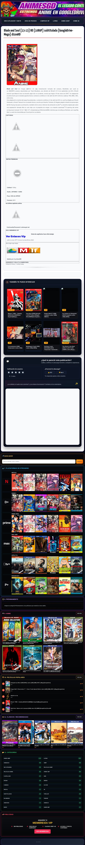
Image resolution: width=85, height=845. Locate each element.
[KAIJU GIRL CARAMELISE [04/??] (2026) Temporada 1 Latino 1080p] (53, 482)
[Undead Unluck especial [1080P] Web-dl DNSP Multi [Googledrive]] (41, 503)
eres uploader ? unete (12, 21)
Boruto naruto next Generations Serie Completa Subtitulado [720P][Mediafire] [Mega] (73, 643)
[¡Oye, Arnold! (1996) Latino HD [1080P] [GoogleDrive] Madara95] (29, 585)
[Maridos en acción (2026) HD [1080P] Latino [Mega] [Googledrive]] (29, 544)
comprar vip (44, 21)
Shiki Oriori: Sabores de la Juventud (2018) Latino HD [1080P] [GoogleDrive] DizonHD (31, 708)
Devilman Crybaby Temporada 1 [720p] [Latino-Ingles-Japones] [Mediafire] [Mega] (12, 671)
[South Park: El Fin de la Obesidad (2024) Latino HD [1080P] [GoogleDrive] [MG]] (64, 585)
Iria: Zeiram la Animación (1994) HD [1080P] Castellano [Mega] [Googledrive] (24, 745)
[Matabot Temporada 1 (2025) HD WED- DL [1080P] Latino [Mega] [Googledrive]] (41, 565)
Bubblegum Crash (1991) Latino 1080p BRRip (33, 347)
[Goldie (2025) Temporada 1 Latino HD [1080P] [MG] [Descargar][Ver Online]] (64, 565)
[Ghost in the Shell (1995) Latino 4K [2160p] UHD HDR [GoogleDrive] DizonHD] (53, 544)
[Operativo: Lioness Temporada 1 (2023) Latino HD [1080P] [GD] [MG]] (53, 585)
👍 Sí (50, 372)
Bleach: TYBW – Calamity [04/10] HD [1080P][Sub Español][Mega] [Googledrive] (15, 315)
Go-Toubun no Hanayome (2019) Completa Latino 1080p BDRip (69, 315)
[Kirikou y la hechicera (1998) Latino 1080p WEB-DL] (64, 523)
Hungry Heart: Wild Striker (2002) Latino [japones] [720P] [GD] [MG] (30, 643)
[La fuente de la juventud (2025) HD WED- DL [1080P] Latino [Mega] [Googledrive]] (29, 565)
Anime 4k (76, 21)
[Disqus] (42, 416)
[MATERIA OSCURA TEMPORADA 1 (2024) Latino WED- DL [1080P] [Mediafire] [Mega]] (17, 565)
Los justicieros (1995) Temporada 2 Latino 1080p (15, 347)
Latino (55, 21)
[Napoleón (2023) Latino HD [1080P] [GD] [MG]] (76, 565)
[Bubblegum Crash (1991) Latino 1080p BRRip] (64, 482)
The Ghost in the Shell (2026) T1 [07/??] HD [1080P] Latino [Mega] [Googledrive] (68, 348)
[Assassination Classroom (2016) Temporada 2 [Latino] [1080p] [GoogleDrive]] (17, 544)
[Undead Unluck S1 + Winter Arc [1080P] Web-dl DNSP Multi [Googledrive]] (53, 503)
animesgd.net (42, 9)
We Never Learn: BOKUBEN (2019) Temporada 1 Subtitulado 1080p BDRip (51, 348)
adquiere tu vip (14, 695)
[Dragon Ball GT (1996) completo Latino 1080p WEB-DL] (17, 523)
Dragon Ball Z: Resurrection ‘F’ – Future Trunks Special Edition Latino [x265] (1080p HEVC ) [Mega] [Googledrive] (37, 689)
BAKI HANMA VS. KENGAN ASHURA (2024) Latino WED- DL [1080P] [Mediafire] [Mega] (52, 671)
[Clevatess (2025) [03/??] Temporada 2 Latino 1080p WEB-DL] (41, 482)
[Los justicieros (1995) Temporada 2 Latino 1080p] (41, 523)
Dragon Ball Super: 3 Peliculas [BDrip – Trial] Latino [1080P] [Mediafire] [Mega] (11, 643)
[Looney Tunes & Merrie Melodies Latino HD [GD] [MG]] (64, 544)
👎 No (61, 372)
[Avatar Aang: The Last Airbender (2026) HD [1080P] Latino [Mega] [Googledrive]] (17, 585)
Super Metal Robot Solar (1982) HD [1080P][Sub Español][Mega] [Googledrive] (8, 745)
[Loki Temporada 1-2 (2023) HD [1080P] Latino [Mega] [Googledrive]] (76, 503)
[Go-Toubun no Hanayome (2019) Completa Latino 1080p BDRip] (29, 482)
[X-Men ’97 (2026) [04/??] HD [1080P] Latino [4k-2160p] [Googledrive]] (29, 503)
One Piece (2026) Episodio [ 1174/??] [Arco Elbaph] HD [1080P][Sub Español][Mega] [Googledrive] (33, 315)
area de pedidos (31, 21)
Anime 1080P (65, 21)
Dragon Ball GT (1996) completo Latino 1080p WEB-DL (50, 315)
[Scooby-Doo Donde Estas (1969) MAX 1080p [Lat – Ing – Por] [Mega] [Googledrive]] (76, 544)
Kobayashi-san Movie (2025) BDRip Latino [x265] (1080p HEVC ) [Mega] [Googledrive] (31, 682)
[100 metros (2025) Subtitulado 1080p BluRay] (17, 482)
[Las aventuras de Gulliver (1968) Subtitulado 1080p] (76, 482)
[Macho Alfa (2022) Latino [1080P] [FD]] (76, 585)
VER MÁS (79, 613)
